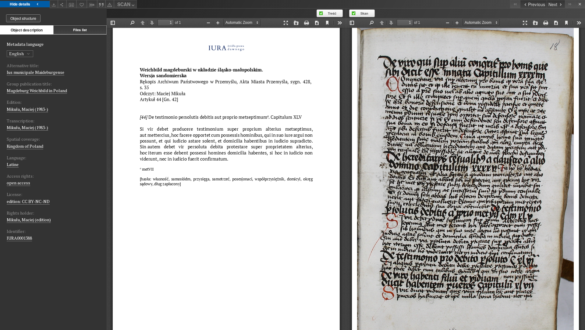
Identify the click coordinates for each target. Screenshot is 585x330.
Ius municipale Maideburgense (35, 72)
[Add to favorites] (81, 4)
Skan (364, 13)
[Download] (54, 4)
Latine (13, 164)
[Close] (580, 4)
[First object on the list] (515, 4)
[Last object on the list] (570, 4)
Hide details (20, 4)
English (17, 53)
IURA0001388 (19, 238)
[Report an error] (109, 4)
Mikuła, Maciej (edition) (29, 220)
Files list (80, 29)
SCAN (123, 4)
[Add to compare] (71, 4)
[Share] (62, 4)
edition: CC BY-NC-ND (28, 201)
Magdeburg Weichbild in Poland (37, 90)
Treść (332, 13)
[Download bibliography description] (92, 4)
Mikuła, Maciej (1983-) (27, 109)
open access (18, 183)
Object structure (23, 18)
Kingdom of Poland (25, 146)
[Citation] (101, 4)
